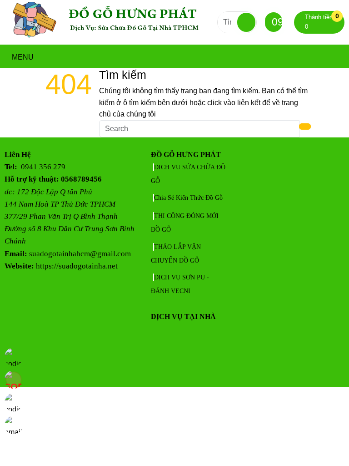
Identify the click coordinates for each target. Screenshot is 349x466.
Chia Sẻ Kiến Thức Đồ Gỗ (188, 197)
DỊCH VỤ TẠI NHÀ (183, 316)
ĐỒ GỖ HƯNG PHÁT (186, 154)
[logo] (111, 38)
